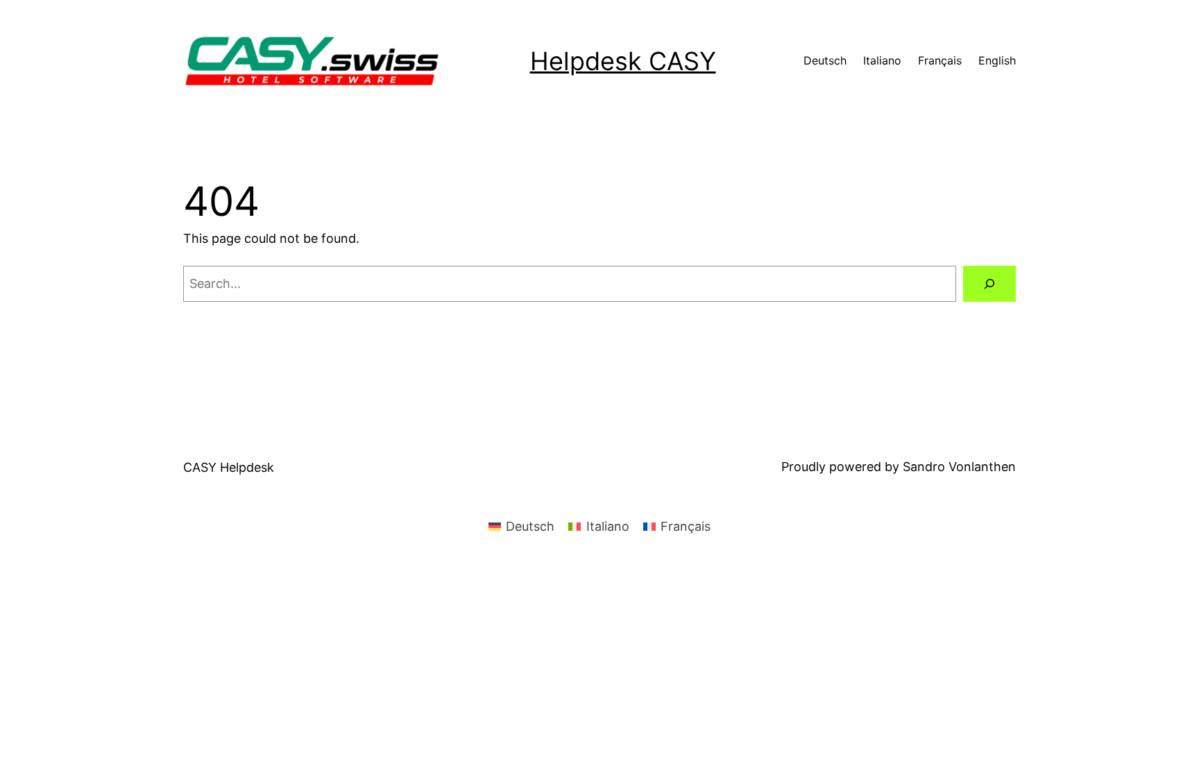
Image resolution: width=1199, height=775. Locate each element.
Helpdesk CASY (623, 61)
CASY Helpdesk (228, 467)
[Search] (989, 284)
